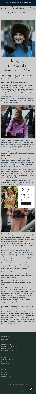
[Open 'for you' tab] (31, 389)
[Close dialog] (33, 187)
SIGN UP (26, 203)
